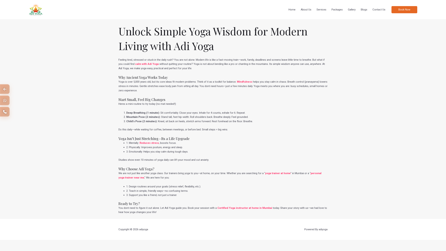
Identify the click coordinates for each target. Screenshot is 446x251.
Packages (337, 9)
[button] (415, 9)
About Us (306, 9)
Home (292, 9)
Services (321, 9)
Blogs (364, 9)
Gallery (352, 9)
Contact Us (378, 9)
